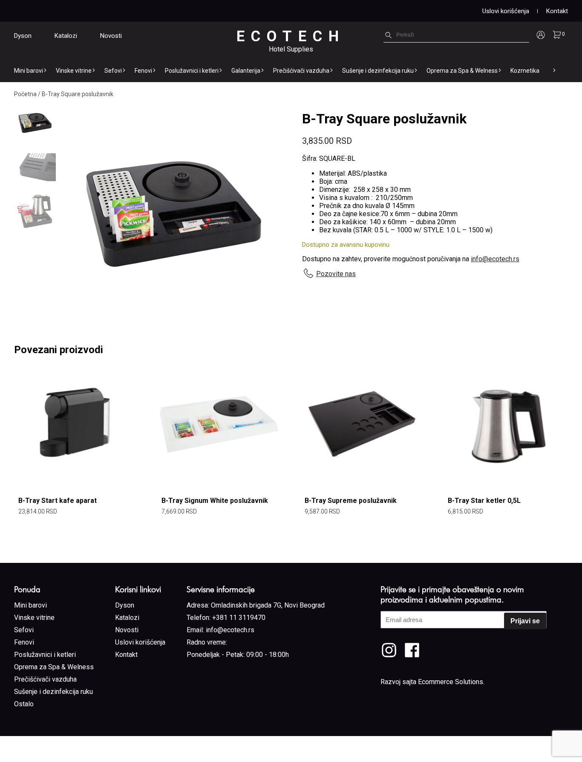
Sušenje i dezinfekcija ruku (378, 70)
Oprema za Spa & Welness (462, 70)
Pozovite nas (336, 274)
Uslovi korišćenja (505, 11)
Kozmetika (524, 70)
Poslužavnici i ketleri (192, 70)
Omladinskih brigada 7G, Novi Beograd (268, 605)
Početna (25, 94)
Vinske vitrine (74, 70)
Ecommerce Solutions (450, 682)
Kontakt (557, 11)
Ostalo (24, 704)
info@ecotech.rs (495, 259)
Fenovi (143, 70)
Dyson (23, 36)
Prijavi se (525, 621)
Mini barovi (28, 70)
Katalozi (66, 36)
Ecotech (290, 36)
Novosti (111, 36)
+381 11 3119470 (238, 618)
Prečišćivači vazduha (301, 70)
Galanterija (245, 70)
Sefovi (113, 70)
